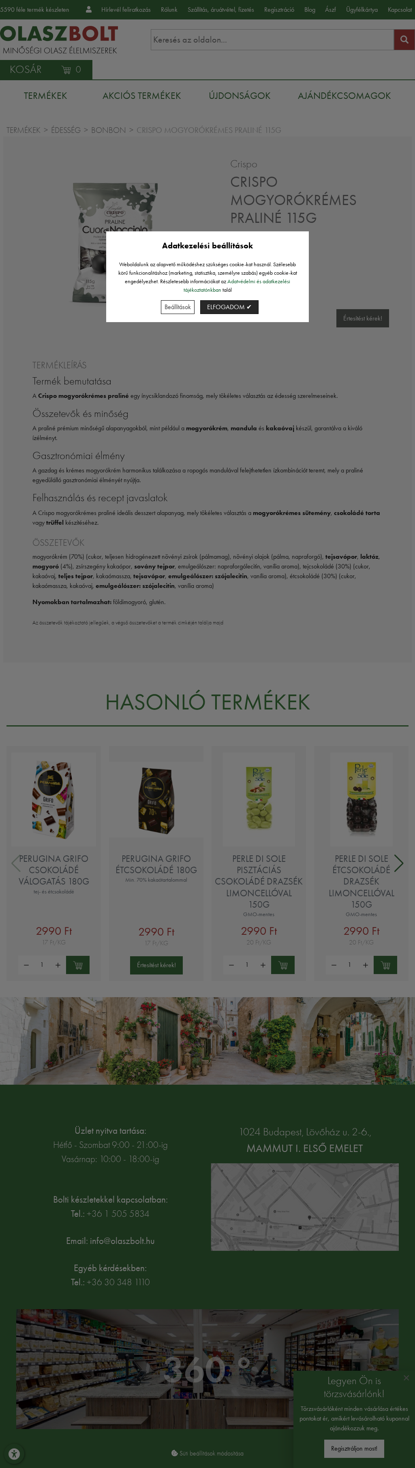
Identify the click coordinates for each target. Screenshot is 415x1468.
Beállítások (178, 307)
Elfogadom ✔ (229, 307)
